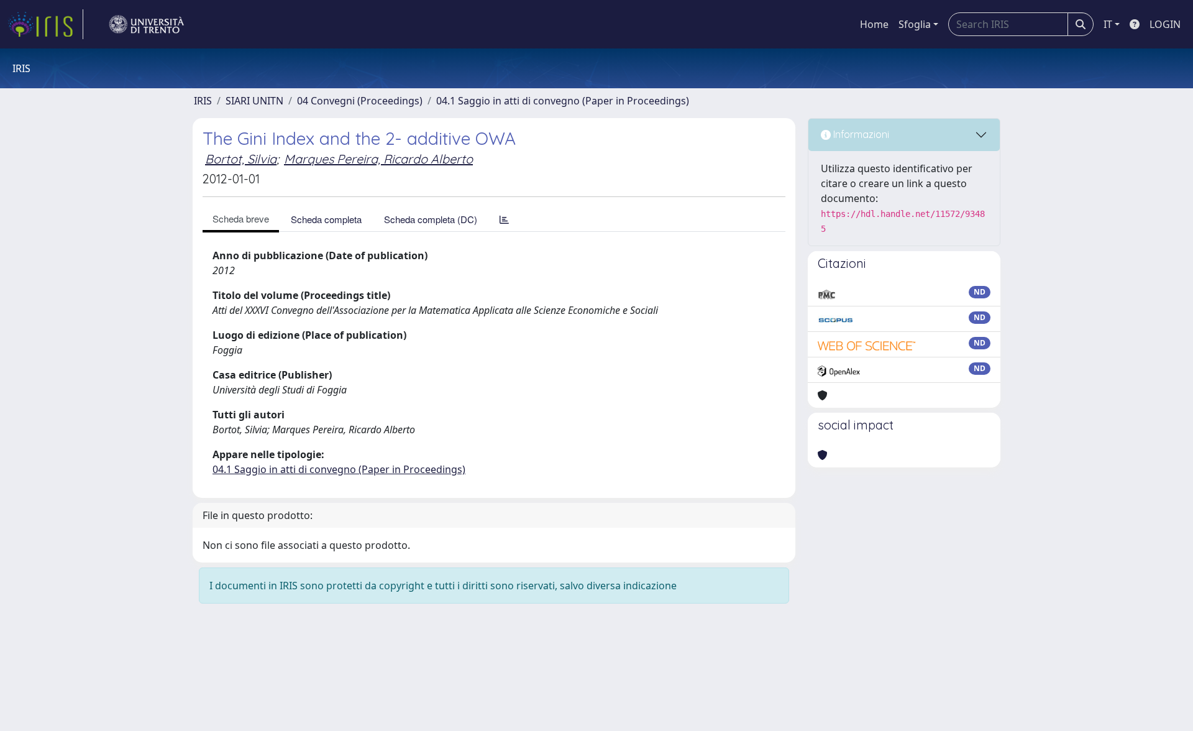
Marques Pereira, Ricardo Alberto (378, 159)
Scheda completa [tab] (326, 219)
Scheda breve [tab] (241, 218)
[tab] (504, 219)
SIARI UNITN (254, 101)
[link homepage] (45, 24)
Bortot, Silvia (241, 159)
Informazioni (860, 134)
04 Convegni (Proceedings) (360, 101)
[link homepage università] (146, 24)
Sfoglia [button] (914, 24)
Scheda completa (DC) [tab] (430, 219)
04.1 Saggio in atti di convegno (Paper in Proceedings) (562, 101)
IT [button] (1108, 24)
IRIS (203, 101)
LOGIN (1165, 24)
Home (874, 24)
